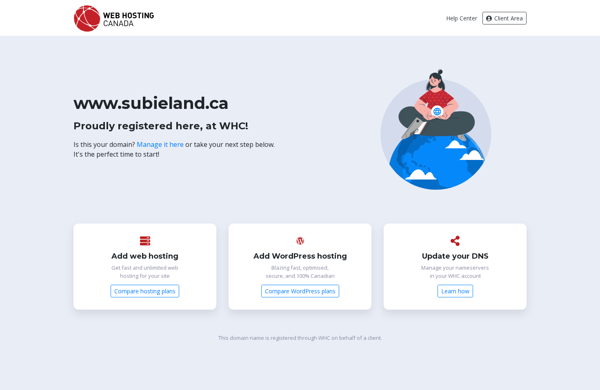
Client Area (508, 18)
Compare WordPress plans (300, 291)
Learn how (455, 291)
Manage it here (160, 144)
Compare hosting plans (145, 291)
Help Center (461, 18)
